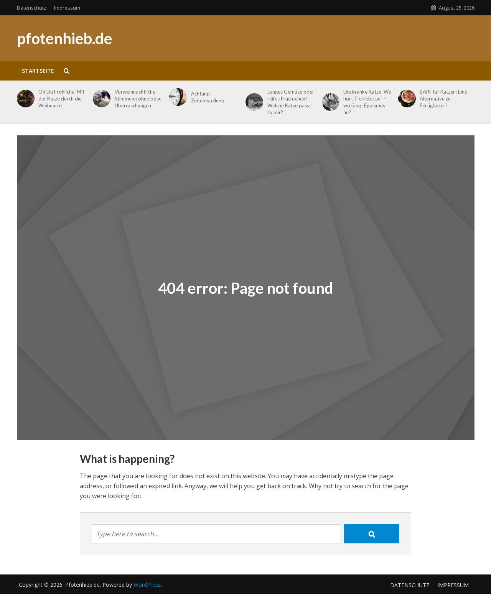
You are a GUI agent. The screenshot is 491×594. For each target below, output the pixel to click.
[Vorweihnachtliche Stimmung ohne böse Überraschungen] (100, 98)
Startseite (38, 70)
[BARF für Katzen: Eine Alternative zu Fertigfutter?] (405, 98)
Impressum (67, 7)
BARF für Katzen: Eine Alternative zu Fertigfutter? (443, 99)
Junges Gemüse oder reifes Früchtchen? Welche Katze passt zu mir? (290, 102)
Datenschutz (31, 7)
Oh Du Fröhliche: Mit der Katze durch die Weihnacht (61, 99)
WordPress (147, 584)
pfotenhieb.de (64, 38)
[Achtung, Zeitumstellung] (176, 97)
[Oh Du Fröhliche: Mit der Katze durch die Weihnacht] (24, 98)
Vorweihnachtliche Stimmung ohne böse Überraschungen (138, 99)
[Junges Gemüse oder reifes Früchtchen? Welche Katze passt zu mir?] (253, 102)
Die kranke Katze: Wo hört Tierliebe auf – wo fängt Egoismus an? (367, 102)
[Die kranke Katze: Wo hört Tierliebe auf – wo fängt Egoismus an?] (329, 102)
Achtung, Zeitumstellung (207, 97)
